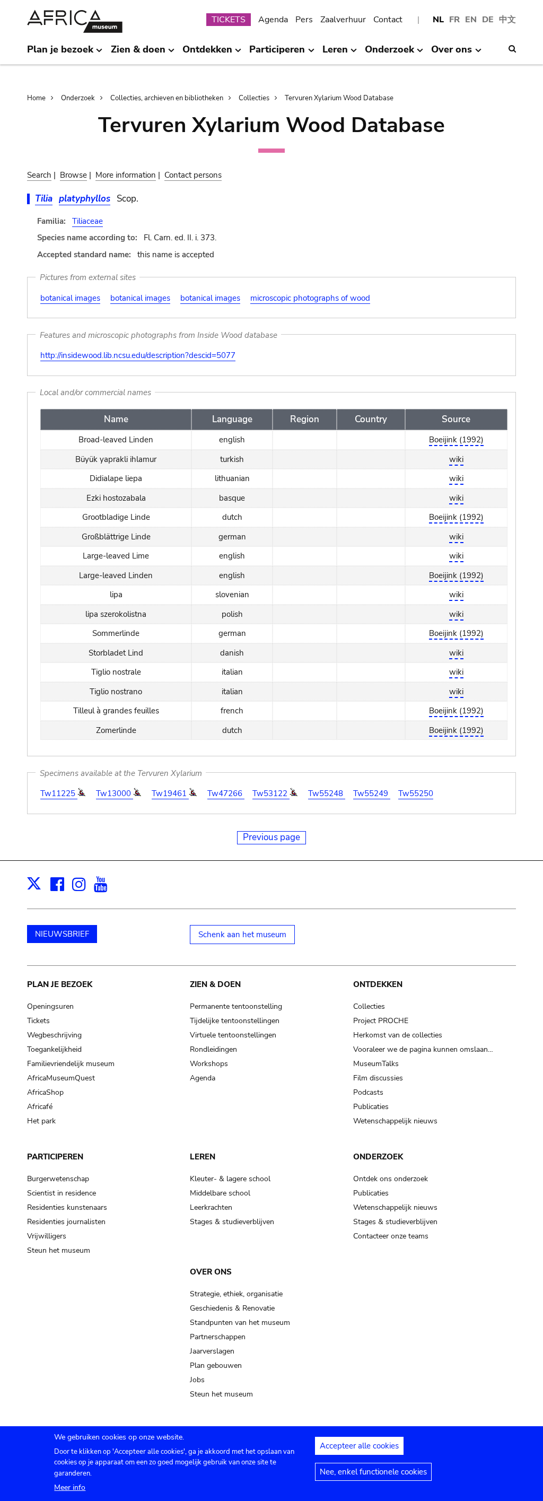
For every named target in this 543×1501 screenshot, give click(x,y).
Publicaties (371, 1107)
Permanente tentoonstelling (236, 1006)
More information (125, 175)
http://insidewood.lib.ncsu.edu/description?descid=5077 (137, 355)
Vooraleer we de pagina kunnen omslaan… (423, 1049)
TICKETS (229, 19)
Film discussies (378, 1078)
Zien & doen (215, 984)
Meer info (69, 1487)
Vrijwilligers (46, 1236)
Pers (304, 19)
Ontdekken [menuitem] (207, 53)
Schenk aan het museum (242, 934)
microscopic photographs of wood (310, 298)
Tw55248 (326, 793)
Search (39, 175)
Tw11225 (58, 793)
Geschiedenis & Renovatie (232, 1308)
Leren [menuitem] (335, 53)
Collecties (254, 98)
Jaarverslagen (212, 1351)
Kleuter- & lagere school (230, 1179)
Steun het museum (58, 1250)
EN (471, 19)
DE (488, 19)
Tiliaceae (87, 221)
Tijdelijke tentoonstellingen (234, 1021)
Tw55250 (415, 793)
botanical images (70, 298)
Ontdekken (377, 984)
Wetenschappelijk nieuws (395, 1121)
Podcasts (368, 1092)
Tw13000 (114, 793)
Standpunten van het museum (240, 1322)
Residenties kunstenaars (67, 1207)
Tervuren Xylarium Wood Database (339, 98)
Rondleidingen (213, 1049)
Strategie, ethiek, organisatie (236, 1294)
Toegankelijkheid (54, 1049)
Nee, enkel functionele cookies (373, 1472)
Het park (41, 1121)
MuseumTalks (376, 1064)
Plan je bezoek (59, 984)
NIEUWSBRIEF (62, 934)
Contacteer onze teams (390, 1236)
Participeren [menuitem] (277, 53)
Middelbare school (220, 1193)
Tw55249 (371, 793)
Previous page (271, 837)
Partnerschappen (218, 1337)
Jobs (197, 1380)
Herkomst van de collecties (397, 1035)
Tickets (38, 1021)
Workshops (209, 1064)
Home (36, 98)
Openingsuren (50, 1006)
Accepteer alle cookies (359, 1446)
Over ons (211, 1272)
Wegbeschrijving (54, 1035)
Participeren (55, 1156)
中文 (507, 19)
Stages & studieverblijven (232, 1222)
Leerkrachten (211, 1207)
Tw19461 (170, 793)
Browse (73, 175)
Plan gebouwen (216, 1365)
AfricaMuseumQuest (61, 1078)
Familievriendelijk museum (71, 1064)
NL (438, 19)
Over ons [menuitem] (451, 53)
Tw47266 (225, 793)
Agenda (273, 19)
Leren (202, 1156)
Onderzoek (78, 98)
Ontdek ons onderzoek (390, 1179)
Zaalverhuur (343, 19)
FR (454, 19)
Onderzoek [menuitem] (389, 53)
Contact (387, 19)
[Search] (512, 48)
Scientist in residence (61, 1193)
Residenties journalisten (66, 1222)
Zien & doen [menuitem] (138, 53)
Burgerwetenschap (58, 1179)
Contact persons (193, 175)
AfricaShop (45, 1092)
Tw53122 (271, 793)
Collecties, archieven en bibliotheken (166, 98)
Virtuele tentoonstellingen (233, 1035)
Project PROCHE (380, 1021)
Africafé (39, 1107)
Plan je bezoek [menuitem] (60, 53)
